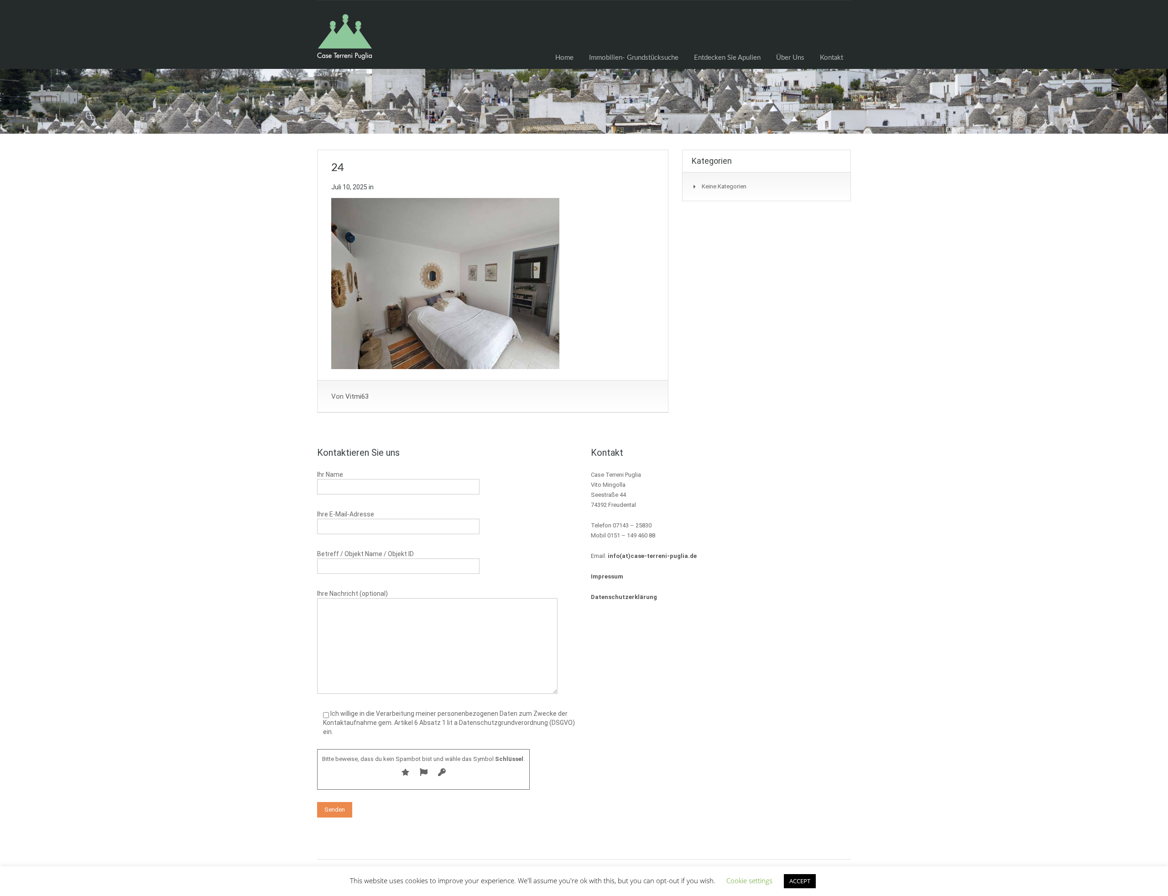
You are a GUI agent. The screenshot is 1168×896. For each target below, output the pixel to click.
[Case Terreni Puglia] (344, 41)
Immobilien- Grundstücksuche (633, 57)
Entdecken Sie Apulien (727, 57)
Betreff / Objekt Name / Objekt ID (365, 553)
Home (564, 57)
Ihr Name (330, 474)
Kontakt (831, 57)
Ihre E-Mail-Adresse (345, 514)
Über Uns (790, 57)
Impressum (607, 576)
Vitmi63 (357, 396)
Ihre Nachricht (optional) (352, 593)
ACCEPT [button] (799, 881)
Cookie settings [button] (749, 880)
